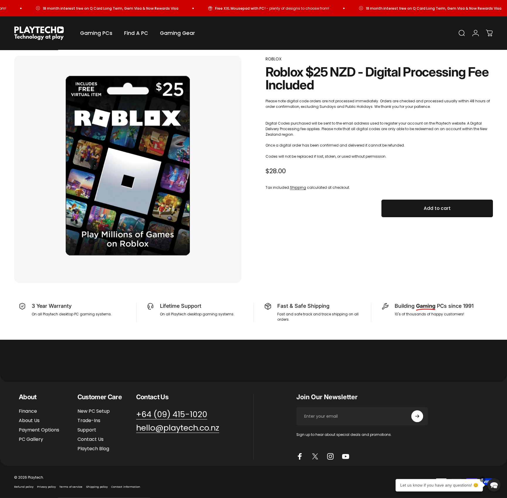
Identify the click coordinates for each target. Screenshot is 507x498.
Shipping (298, 187)
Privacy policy (46, 487)
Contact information (125, 487)
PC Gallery (31, 439)
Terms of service (70, 487)
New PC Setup (93, 411)
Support (86, 430)
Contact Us (90, 439)
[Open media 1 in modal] (127, 169)
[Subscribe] (417, 416)
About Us (29, 421)
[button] (494, 485)
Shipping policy (97, 487)
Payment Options (39, 430)
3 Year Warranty (52, 306)
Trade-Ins (88, 421)
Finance (28, 411)
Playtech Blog (93, 449)
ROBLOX (274, 59)
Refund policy (23, 487)
